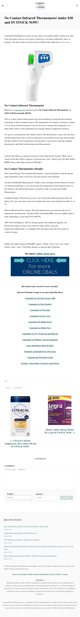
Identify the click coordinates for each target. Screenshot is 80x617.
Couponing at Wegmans (40, 310)
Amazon (8, 387)
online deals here (45, 253)
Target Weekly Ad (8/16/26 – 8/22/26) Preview (20, 533)
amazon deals (18, 387)
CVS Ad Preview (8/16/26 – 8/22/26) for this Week (21, 540)
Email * (40, 494)
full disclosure (65, 42)
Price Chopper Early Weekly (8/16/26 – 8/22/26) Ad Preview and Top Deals (30, 556)
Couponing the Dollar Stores (40, 321)
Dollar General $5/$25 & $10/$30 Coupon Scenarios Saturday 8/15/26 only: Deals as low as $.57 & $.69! (38, 547)
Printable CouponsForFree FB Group (40, 351)
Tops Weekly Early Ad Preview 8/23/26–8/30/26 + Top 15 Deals (26, 526)
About (14, 574)
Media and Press (34, 574)
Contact (65, 574)
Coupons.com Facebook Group (40, 357)
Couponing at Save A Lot (40, 316)
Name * (10, 494)
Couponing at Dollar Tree (40, 327)
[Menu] (3, 6)
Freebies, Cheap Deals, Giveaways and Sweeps (40, 363)
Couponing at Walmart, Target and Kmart (40, 339)
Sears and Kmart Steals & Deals (40, 345)
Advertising (22, 574)
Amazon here (20, 110)
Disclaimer (45, 574)
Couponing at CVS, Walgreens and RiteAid (40, 333)
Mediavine (71, 608)
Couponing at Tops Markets (40, 304)
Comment (9, 466)
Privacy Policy (55, 574)
